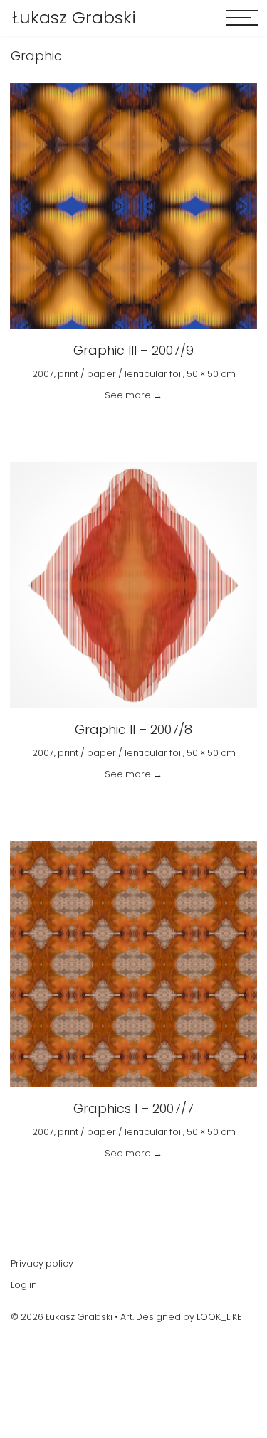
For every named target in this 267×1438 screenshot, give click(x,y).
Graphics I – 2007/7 (133, 1108)
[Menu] (242, 17)
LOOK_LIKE (219, 1317)
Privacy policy (42, 1263)
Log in (24, 1285)
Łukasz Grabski (74, 17)
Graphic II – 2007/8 (133, 729)
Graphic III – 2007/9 (133, 350)
